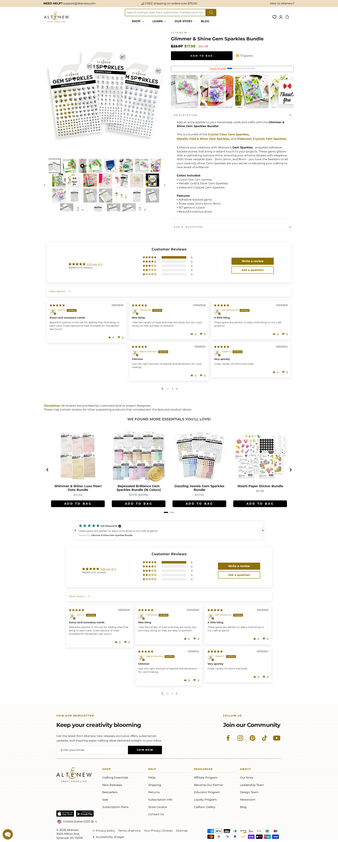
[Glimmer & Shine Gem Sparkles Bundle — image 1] (54, 166)
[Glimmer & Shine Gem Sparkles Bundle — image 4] (95, 166)
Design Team (249, 792)
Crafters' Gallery (204, 807)
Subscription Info (160, 799)
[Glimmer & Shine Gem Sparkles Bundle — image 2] (69, 166)
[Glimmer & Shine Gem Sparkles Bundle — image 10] (74, 181)
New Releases (112, 785)
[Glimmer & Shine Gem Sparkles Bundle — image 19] (105, 195)
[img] (57, 305)
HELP (152, 770)
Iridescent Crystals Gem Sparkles (261, 138)
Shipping (154, 785)
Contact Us (156, 814)
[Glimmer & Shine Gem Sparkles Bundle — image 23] (66, 210)
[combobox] (165, 12)
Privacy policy (105, 830)
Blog (243, 807)
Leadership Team (252, 785)
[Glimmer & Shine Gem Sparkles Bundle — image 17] (74, 195)
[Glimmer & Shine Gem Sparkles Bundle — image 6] (126, 166)
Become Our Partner (208, 785)
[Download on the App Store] (65, 813)
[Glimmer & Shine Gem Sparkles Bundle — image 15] (152, 181)
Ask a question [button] (253, 270)
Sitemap (182, 830)
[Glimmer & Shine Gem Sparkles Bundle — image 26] (113, 210)
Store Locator (157, 807)
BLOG (205, 21)
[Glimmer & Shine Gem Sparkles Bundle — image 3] (82, 166)
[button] (150, 257)
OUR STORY (183, 21)
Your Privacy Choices (158, 830)
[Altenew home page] (56, 17)
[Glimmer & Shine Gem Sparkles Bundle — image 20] (121, 195)
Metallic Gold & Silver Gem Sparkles (203, 138)
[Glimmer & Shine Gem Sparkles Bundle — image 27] (129, 210)
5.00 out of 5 (94, 264)
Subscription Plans (115, 807)
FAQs (151, 777)
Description (185, 115)
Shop (106, 770)
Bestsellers (110, 792)
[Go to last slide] (47, 469)
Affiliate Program (205, 777)
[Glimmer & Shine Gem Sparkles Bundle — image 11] (90, 181)
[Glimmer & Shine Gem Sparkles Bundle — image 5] (110, 166)
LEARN (158, 21)
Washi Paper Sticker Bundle (260, 486)
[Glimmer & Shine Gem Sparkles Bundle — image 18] (90, 195)
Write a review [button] (253, 261)
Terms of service (129, 830)
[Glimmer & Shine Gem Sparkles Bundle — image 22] (152, 195)
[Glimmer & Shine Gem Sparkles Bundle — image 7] (141, 166)
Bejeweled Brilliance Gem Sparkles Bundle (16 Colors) (139, 488)
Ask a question (188, 227)
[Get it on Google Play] (85, 813)
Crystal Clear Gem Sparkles (228, 134)
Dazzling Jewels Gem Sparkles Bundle (199, 488)
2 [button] (167, 388)
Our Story (246, 777)
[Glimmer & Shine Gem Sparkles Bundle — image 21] (136, 195)
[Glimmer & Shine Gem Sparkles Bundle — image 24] (82, 210)
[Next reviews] (263, 530)
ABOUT (245, 770)
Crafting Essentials (115, 777)
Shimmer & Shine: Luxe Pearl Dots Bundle (77, 488)
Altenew (179, 32)
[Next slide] (290, 469)
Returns (154, 792)
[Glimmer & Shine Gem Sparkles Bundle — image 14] (136, 181)
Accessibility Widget (110, 837)
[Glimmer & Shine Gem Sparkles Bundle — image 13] (121, 181)
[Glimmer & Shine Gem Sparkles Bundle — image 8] (157, 166)
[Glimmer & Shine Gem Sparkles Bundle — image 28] (144, 210)
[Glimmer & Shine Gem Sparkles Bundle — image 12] (105, 181)
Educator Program (207, 792)
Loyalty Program (205, 799)
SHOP (136, 21)
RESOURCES (203, 770)
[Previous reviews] (75, 530)
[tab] (166, 512)
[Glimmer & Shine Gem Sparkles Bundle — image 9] (59, 181)
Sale (105, 799)
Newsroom (247, 799)
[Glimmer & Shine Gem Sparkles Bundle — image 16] (59, 195)
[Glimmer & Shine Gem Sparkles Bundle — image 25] (98, 210)
